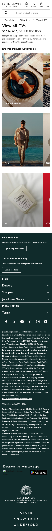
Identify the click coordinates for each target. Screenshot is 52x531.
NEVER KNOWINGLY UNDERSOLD (26, 519)
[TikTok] (45, 322)
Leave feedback (12, 270)
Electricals (9, 20)
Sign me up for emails (14, 249)
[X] (14, 322)
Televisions (25, 20)
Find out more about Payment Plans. (17, 398)
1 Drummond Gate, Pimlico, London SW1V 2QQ (27, 347)
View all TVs (42, 20)
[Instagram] (38, 322)
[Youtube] (22, 322)
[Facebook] (6, 322)
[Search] (6, 13)
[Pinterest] (30, 322)
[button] (48, 4)
